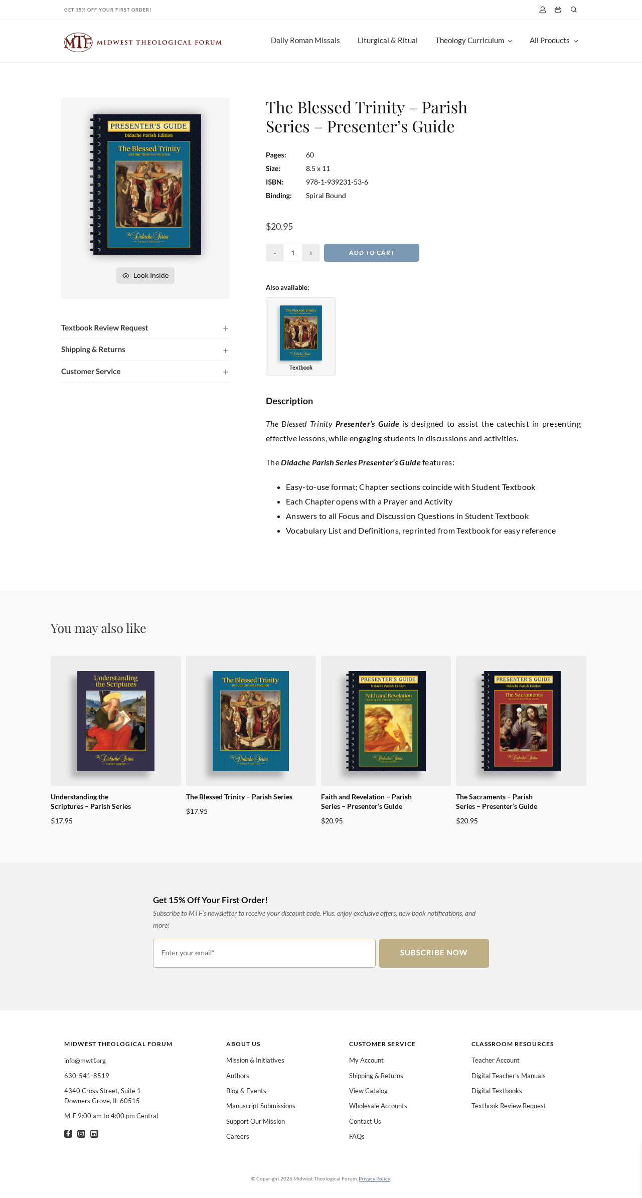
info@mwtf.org (85, 1061)
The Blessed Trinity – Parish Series (239, 796)
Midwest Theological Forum (118, 1044)
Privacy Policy (374, 1178)
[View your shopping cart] (558, 10)
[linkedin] (94, 1134)
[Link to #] (574, 10)
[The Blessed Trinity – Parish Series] (251, 721)
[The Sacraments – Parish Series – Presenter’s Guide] (521, 721)
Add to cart (372, 252)
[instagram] (81, 1134)
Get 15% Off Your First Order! (107, 10)
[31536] (145, 118)
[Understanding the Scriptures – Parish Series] (116, 721)
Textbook (300, 367)
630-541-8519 (86, 1076)
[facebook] (68, 1134)
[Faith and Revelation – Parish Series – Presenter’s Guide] (386, 721)
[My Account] (542, 10)
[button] (145, 327)
